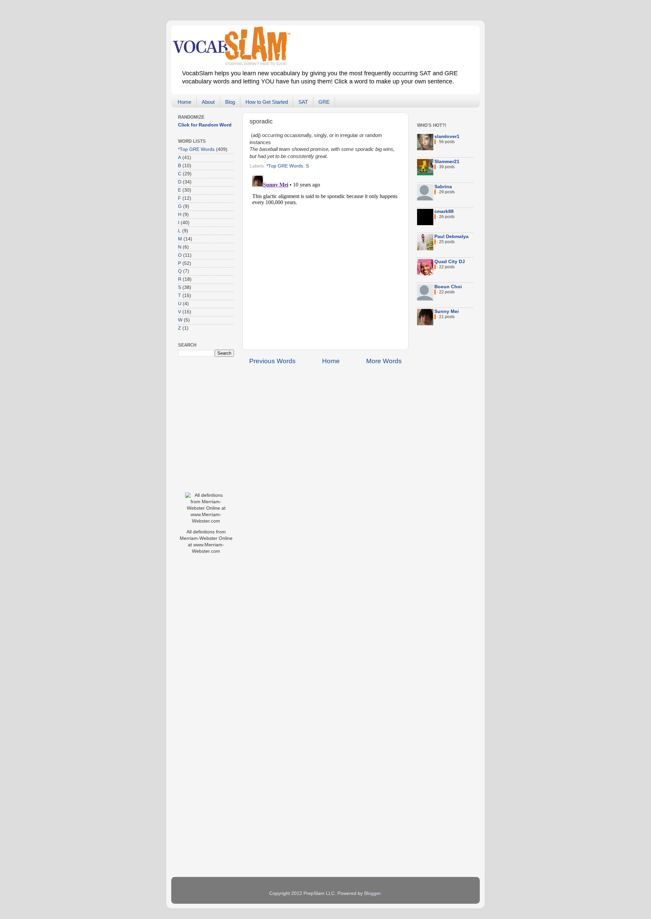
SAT (303, 102)
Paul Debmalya (451, 236)
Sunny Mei (446, 311)
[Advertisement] (205, 666)
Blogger (372, 893)
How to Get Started (266, 102)
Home (184, 102)
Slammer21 (446, 161)
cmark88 (444, 211)
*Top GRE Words (285, 166)
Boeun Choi (448, 286)
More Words (384, 361)
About (208, 102)
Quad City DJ (449, 261)
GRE (324, 102)
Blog (230, 102)
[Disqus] (325, 258)
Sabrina (443, 186)
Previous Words (272, 361)
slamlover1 (446, 136)
